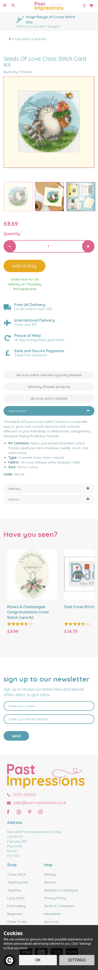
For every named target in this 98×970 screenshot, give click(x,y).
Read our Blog (19, 812)
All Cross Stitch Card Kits (49, 398)
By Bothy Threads (18, 72)
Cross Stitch (16, 874)
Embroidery (16, 906)
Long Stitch (16, 898)
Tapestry (14, 890)
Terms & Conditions (59, 906)
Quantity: (12, 233)
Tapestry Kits (17, 882)
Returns (50, 882)
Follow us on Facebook (8, 812)
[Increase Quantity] (88, 246)
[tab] (49, 411)
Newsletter (52, 914)
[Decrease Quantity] (10, 246)
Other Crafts (17, 922)
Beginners (15, 914)
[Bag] (91, 5)
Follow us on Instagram (40, 812)
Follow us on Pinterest (30, 812)
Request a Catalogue (61, 890)
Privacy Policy (55, 898)
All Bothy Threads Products (49, 387)
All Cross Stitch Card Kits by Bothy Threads (49, 375)
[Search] (13, 5)
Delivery (50, 874)
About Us (51, 922)
